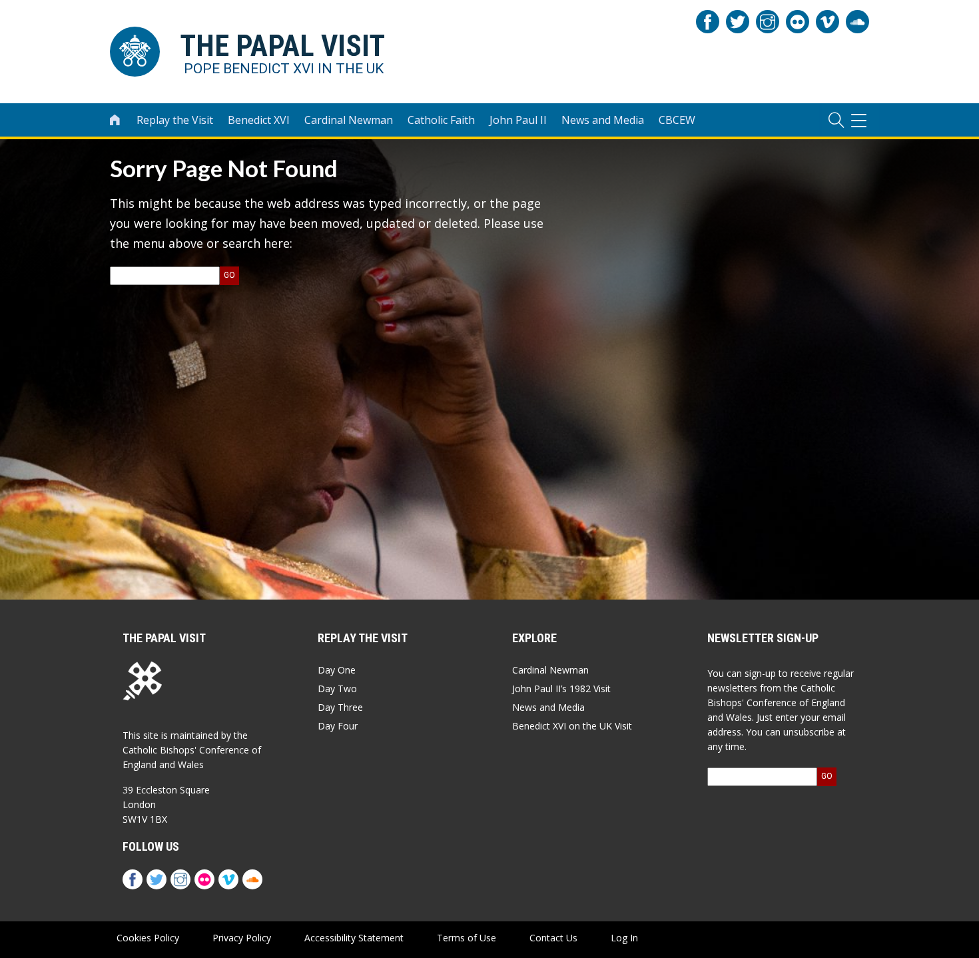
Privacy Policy (241, 937)
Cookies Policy (148, 937)
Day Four (338, 725)
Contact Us (553, 937)
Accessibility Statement (354, 937)
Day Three (340, 707)
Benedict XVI (259, 120)
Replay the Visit (175, 120)
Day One (337, 670)
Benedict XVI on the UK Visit (572, 725)
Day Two (337, 688)
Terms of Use (466, 937)
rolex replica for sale (194, 769)
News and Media (602, 120)
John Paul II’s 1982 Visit (561, 688)
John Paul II (518, 120)
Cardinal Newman (348, 120)
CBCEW (677, 120)
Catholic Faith (441, 120)
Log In (624, 937)
